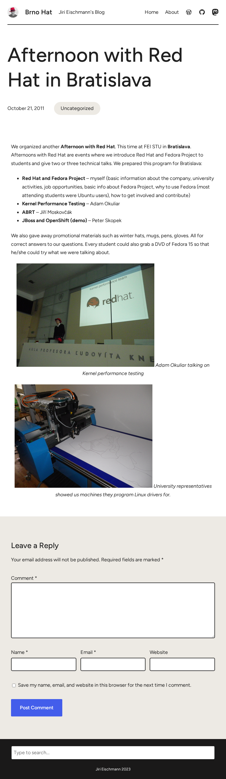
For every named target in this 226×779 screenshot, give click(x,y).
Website (159, 652)
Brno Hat (38, 12)
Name (19, 652)
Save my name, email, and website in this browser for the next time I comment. (104, 685)
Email (88, 652)
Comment (24, 578)
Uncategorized (77, 108)
